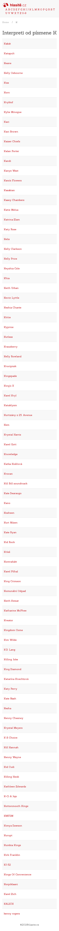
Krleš (7, 551)
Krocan (8, 473)
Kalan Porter (11, 151)
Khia (7, 278)
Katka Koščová (13, 463)
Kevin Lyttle (11, 297)
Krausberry (11, 346)
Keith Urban (11, 287)
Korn (7, 92)
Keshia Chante (12, 307)
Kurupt (8, 835)
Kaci (6, 121)
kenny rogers (12, 913)
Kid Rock (9, 542)
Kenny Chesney (13, 718)
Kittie (7, 317)
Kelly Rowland (12, 356)
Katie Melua (11, 209)
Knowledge (11, 454)
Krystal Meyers (13, 727)
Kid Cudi (9, 766)
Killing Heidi (11, 776)
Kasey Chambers (14, 200)
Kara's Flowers (13, 180)
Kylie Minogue (12, 112)
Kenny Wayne (12, 757)
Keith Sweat (11, 600)
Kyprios (8, 327)
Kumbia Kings (12, 845)
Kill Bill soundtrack (15, 483)
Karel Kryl (10, 395)
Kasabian (9, 190)
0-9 (24, 13)
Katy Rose (10, 229)
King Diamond (12, 669)
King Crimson (12, 581)
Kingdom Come (13, 630)
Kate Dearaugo (12, 493)
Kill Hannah (11, 747)
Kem (6, 424)
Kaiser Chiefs (12, 141)
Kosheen (9, 512)
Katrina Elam (12, 219)
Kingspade (10, 375)
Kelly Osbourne (13, 72)
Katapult (9, 53)
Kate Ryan (10, 532)
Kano (7, 503)
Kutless (8, 336)
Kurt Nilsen (11, 522)
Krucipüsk (10, 366)
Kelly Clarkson (13, 248)
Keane (7, 63)
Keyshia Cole (12, 268)
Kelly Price (10, 258)
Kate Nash (10, 698)
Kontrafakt (10, 561)
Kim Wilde (10, 639)
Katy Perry (10, 688)
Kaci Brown (11, 131)
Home (5, 22)
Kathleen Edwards (15, 786)
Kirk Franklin (12, 854)
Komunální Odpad (15, 590)
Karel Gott (10, 444)
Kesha (7, 708)
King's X (9, 385)
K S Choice (10, 737)
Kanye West (11, 170)
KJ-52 (7, 864)
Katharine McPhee (15, 610)
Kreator (8, 620)
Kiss (6, 82)
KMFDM (8, 815)
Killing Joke (11, 659)
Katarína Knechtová (16, 678)
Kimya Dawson (13, 825)
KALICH (9, 903)
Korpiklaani (11, 884)
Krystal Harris (12, 434)
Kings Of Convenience (17, 874)
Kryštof (8, 102)
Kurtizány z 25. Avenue (18, 415)
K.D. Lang (9, 649)
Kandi (7, 160)
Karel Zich (10, 894)
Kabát (7, 43)
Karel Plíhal (11, 571)
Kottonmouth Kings (16, 806)
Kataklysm (10, 405)
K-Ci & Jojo (10, 796)
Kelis (7, 239)
